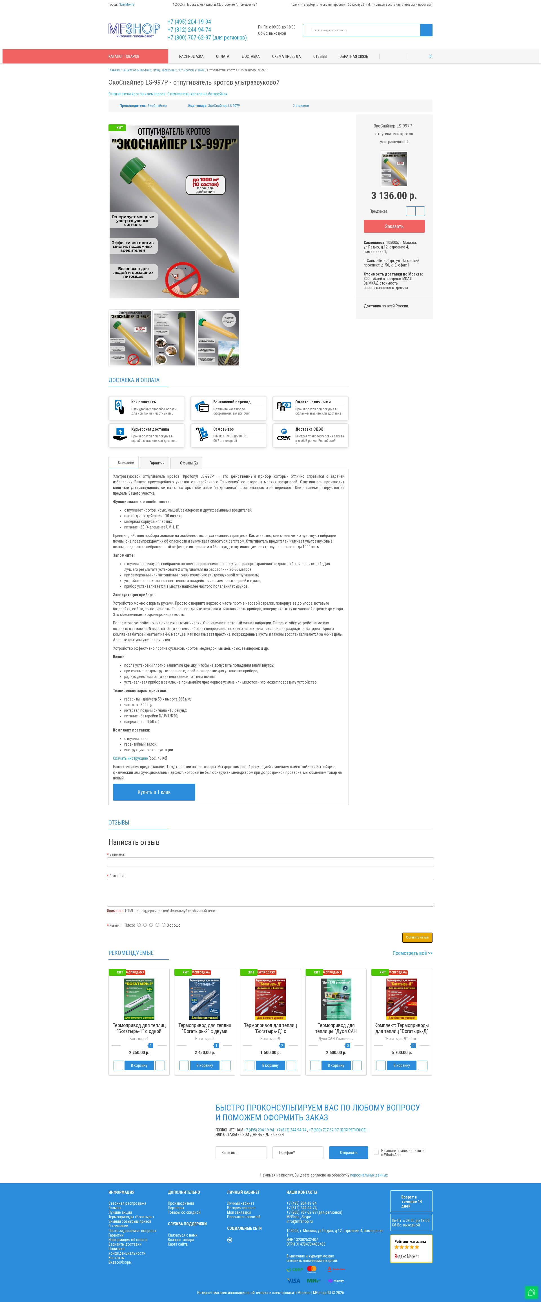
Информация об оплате (128, 1239)
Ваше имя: (117, 854)
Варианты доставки (124, 1244)
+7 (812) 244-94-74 (189, 29)
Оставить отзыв (417, 937)
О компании (118, 1226)
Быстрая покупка (205, 1042)
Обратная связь (354, 56)
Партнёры (176, 1208)
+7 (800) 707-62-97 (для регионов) (207, 37)
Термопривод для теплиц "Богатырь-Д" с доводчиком (270, 1031)
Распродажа (191, 56)
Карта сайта (178, 1244)
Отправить (349, 1152)
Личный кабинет (240, 1203)
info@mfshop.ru (300, 1221)
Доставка (251, 56)
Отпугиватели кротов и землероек (137, 94)
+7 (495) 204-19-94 (189, 21)
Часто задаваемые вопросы (132, 1230)
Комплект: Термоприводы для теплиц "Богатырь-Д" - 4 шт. (401, 1031)
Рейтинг (115, 926)
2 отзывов (301, 105)
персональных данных (369, 1175)
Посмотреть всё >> (413, 953)
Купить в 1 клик (154, 792)
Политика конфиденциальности (126, 1250)
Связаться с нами (183, 1235)
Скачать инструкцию (130, 758)
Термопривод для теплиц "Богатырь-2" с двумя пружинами (204, 1031)
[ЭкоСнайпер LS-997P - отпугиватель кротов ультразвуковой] (130, 338)
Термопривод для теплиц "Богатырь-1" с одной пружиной (139, 1031)
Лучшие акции (120, 1212)
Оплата (222, 56)
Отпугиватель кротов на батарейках (197, 94)
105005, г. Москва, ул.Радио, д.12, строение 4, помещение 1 (215, 4)
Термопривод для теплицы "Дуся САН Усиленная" (336, 1031)
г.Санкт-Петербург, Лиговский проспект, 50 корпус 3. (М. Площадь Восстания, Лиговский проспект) (362, 4)
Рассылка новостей (243, 1217)
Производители (181, 1203)
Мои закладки (239, 1212)
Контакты (116, 1257)
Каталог (123, 56)
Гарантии (157, 463)
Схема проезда (286, 56)
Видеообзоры (120, 1262)
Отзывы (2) (189, 463)
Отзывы (320, 56)
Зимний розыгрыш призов (129, 1221)
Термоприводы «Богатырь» (131, 1217)
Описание (126, 462)
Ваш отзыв (117, 876)
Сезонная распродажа (127, 1203)
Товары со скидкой (184, 1212)
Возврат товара (181, 1239)
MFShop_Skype (299, 1217)
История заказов (241, 1208)
